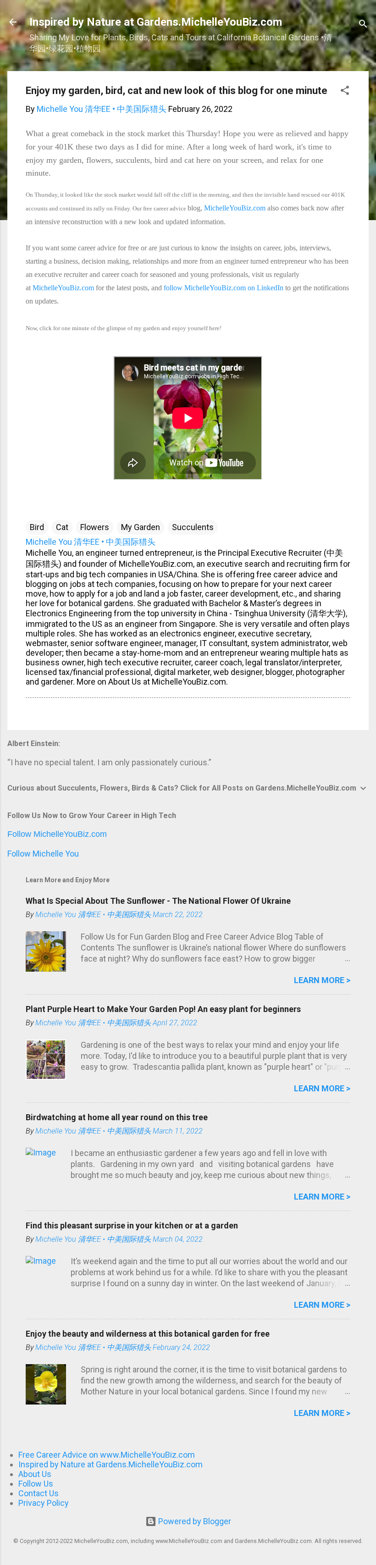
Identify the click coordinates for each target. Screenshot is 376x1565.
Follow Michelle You (43, 853)
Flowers (94, 527)
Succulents (193, 527)
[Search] (363, 25)
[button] (344, 92)
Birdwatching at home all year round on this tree (117, 1117)
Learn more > (322, 980)
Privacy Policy (43, 1503)
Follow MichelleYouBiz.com (57, 834)
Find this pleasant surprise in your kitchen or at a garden (132, 1225)
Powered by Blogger (193, 1521)
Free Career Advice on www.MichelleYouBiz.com (106, 1455)
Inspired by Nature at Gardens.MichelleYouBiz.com (155, 22)
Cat (62, 527)
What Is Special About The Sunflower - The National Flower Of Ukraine (158, 901)
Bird (37, 527)
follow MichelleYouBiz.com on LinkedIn (223, 288)
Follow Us (35, 1483)
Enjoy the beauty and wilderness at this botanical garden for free (148, 1333)
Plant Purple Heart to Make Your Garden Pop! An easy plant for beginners (163, 1009)
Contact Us (38, 1493)
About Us (34, 1474)
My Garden (140, 527)
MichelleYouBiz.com (234, 208)
